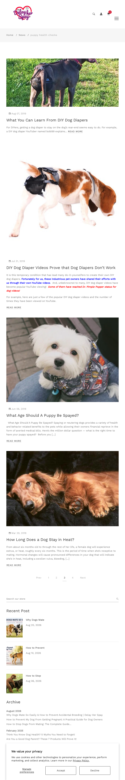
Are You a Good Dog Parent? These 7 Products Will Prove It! (41, 739)
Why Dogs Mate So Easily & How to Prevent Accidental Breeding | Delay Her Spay (54, 714)
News (22, 35)
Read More (75, 131)
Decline (94, 770)
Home (9, 35)
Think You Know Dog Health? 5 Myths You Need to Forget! (40, 734)
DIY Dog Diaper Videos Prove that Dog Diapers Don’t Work (61, 267)
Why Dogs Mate (35, 619)
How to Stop (33, 675)
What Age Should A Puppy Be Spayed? (42, 415)
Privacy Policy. (81, 760)
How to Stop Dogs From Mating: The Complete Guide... (38, 724)
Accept (61, 770)
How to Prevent (35, 647)
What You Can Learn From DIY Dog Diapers (47, 120)
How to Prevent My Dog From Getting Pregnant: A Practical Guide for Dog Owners (54, 719)
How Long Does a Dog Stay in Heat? (40, 539)
